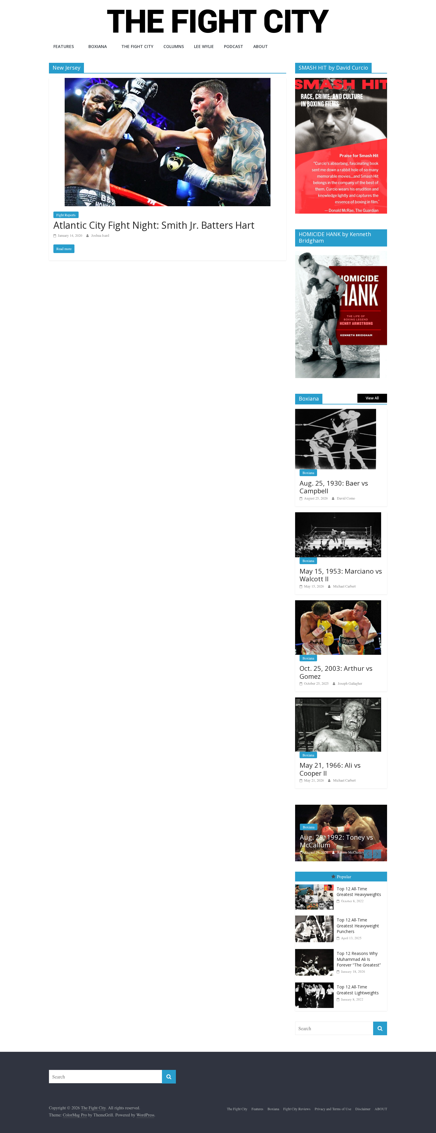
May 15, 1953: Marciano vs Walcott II (341, 574)
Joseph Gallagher (350, 683)
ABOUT (260, 46)
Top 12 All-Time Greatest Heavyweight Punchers (358, 925)
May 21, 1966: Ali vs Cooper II (330, 769)
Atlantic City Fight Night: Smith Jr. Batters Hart (153, 225)
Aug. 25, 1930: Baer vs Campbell (334, 487)
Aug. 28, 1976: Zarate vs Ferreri (339, 841)
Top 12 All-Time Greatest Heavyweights (359, 892)
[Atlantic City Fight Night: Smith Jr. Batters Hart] (167, 82)
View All (372, 398)
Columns (173, 46)
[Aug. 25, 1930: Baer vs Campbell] (335, 412)
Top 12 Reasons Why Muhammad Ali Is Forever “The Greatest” (359, 959)
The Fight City (137, 46)
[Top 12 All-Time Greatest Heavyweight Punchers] (316, 916)
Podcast (233, 46)
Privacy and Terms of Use (333, 1109)
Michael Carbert (344, 586)
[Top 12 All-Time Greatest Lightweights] (316, 983)
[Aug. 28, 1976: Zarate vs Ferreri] (343, 808)
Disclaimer (362, 1109)
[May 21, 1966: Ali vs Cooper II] (338, 700)
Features (63, 46)
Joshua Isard (100, 235)
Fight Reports (66, 214)
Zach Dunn (347, 852)
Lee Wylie (204, 46)
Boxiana (97, 46)
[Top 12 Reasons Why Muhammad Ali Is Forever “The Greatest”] (316, 949)
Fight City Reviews (297, 1109)
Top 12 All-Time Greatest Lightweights (358, 990)
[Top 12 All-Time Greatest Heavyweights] (316, 885)
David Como (346, 498)
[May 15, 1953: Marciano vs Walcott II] (338, 515)
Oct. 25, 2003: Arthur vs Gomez (336, 672)
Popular (344, 877)
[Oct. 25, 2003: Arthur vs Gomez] (338, 603)
